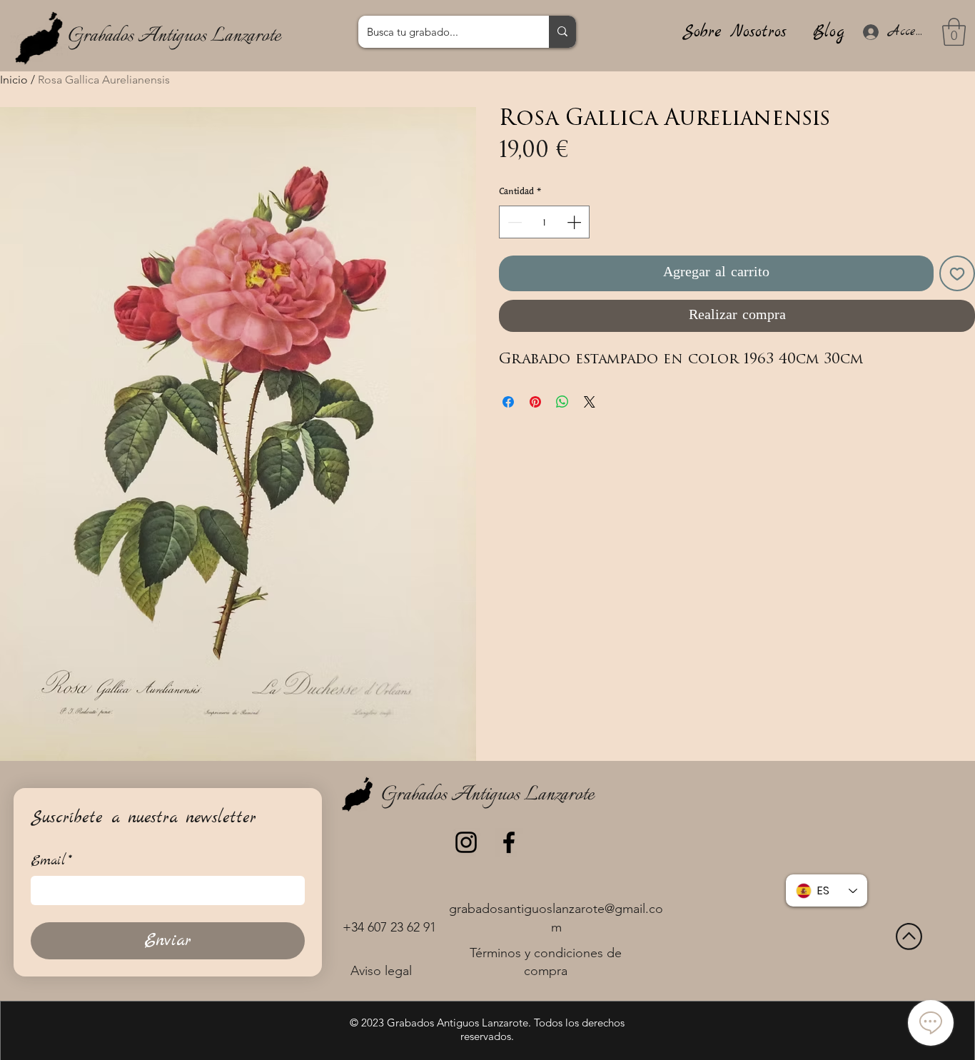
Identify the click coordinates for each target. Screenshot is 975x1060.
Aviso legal (381, 971)
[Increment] (575, 222)
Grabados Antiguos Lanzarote (174, 36)
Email (51, 861)
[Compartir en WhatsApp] (562, 401)
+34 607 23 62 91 (389, 927)
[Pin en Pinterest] (535, 401)
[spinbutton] (544, 222)
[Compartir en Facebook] (508, 401)
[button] (954, 32)
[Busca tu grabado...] (562, 32)
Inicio (14, 79)
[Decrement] (513, 222)
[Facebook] (509, 842)
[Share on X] (589, 401)
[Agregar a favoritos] (957, 273)
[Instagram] (466, 842)
